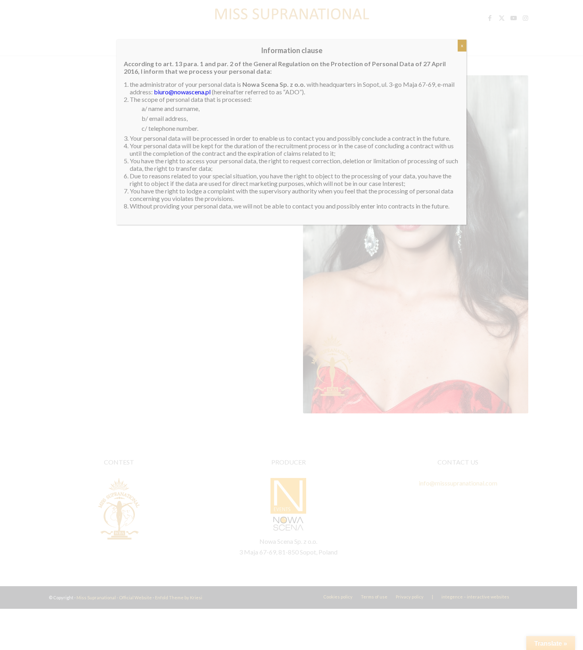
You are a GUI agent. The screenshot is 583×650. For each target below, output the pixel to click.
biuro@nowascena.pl (182, 92)
